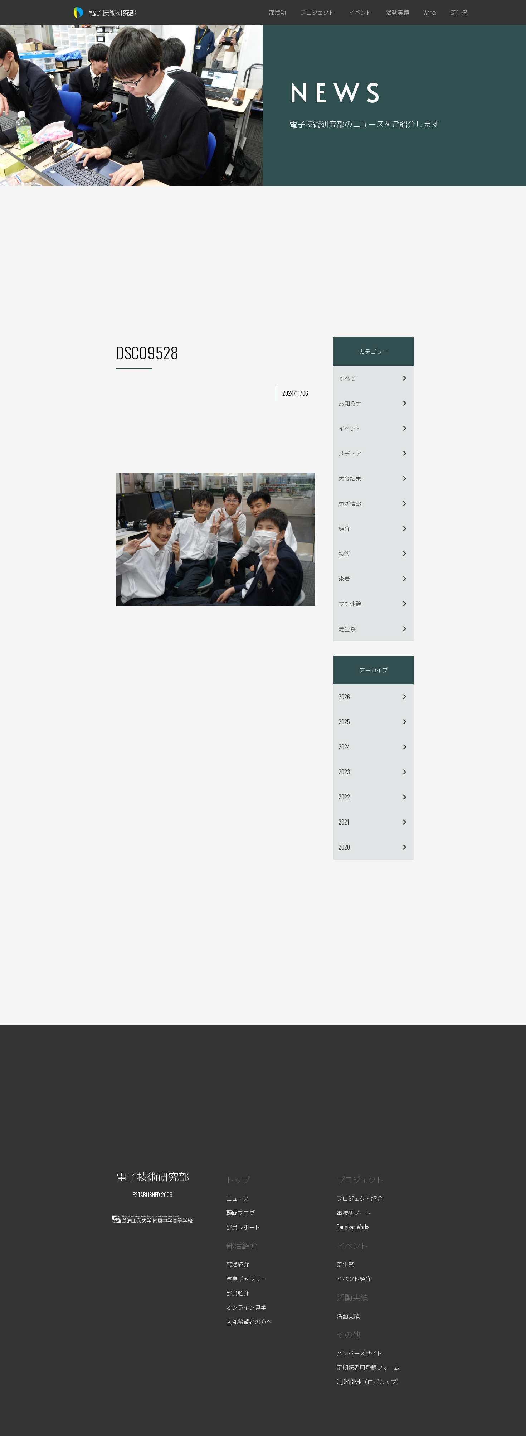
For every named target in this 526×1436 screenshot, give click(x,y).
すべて (347, 378)
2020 (344, 847)
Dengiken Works (353, 1227)
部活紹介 (237, 1264)
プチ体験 (350, 603)
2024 (344, 747)
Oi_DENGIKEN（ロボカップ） (369, 1381)
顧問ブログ (240, 1212)
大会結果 (350, 478)
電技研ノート (354, 1212)
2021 (344, 822)
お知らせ (350, 403)
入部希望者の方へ (249, 1321)
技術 (344, 553)
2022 (344, 797)
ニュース (237, 1198)
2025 (344, 721)
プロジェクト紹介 (360, 1198)
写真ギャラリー (246, 1278)
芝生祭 (347, 628)
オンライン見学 (246, 1307)
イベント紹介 (354, 1278)
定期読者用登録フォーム (368, 1367)
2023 (344, 772)
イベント (350, 428)
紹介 (344, 528)
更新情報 (350, 503)
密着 (344, 578)
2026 (344, 696)
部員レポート (243, 1227)
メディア (350, 453)
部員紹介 (237, 1292)
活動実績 (348, 1315)
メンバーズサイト (360, 1353)
